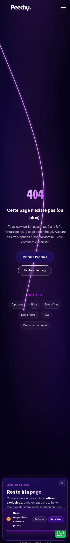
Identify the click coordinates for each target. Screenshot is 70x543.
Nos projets (28, 314)
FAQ (46, 314)
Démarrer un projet (35, 325)
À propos (17, 304)
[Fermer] (62, 483)
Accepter (55, 519)
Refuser (39, 519)
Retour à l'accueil (35, 257)
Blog (34, 304)
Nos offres (51, 304)
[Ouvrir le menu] (63, 7)
